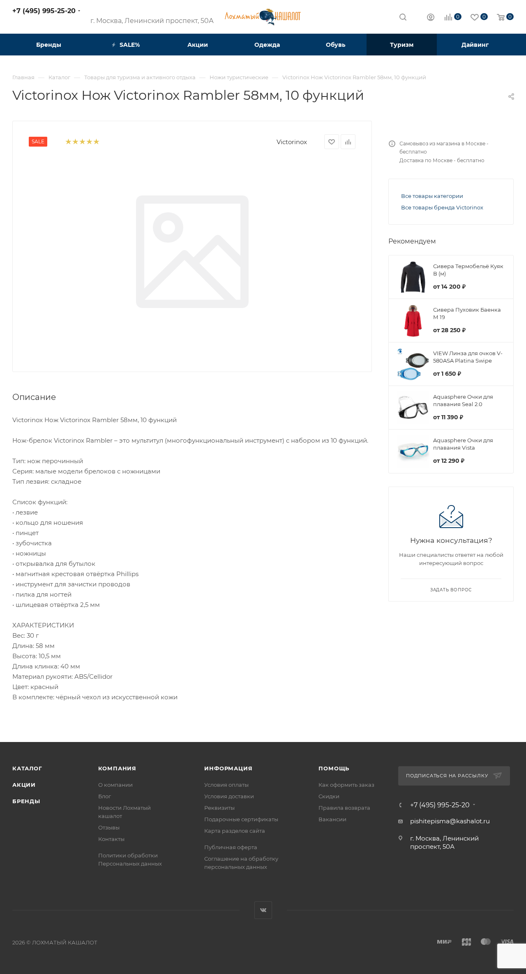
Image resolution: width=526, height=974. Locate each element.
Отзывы (109, 827)
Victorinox (292, 142)
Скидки (328, 796)
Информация (228, 768)
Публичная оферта (230, 847)
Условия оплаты (226, 784)
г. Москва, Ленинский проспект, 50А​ (152, 21)
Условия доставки (229, 796)
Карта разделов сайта (234, 830)
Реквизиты (219, 807)
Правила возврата (344, 807)
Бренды (26, 801)
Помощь (333, 768)
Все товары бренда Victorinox (442, 207)
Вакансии (332, 819)
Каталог (27, 768)
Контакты (111, 839)
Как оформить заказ (346, 784)
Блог (104, 796)
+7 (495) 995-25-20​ (44, 11)
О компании (115, 784)
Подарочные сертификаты (241, 819)
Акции (24, 784)
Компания (117, 768)
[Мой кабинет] (430, 18)
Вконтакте (263, 910)
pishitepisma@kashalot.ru (450, 821)
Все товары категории (432, 196)
